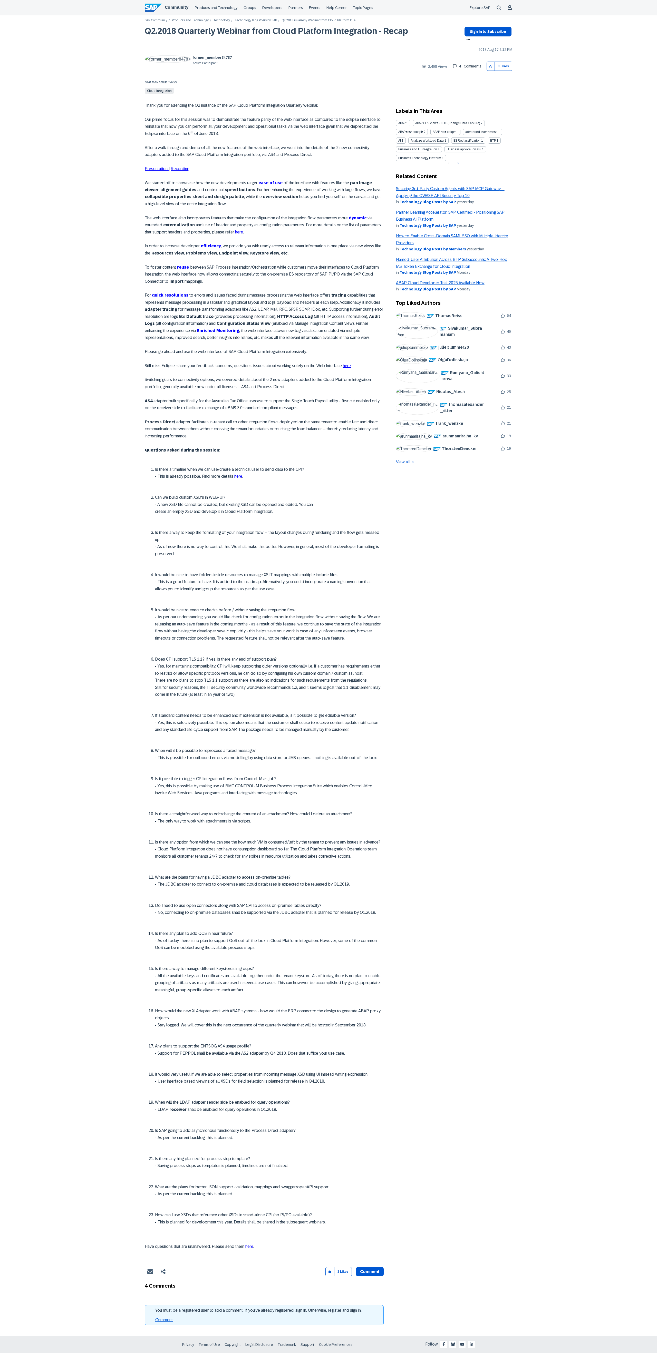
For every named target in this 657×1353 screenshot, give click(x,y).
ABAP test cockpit (410, 132)
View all (403, 462)
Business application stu (464, 149)
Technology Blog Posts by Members (433, 249)
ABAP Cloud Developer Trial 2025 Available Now (440, 283)
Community (176, 7)
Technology (221, 20)
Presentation (157, 168)
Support (307, 1344)
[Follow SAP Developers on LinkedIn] (471, 1344)
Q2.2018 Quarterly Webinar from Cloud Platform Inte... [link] (319, 20)
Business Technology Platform (419, 158)
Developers (272, 8)
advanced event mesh (481, 132)
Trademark (287, 1344)
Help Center (336, 8)
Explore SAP (480, 8)
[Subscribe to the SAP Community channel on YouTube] (462, 1344)
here (347, 366)
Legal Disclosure (259, 1344)
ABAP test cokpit (444, 132)
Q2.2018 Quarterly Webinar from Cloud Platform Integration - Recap (276, 31)
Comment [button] (370, 1271)
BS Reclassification (466, 140)
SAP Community (156, 20)
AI (399, 140)
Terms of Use (209, 1344)
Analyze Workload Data (427, 140)
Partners (295, 8)
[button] (491, 66)
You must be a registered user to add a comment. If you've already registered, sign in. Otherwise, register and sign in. (258, 1310)
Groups (250, 8)
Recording (180, 168)
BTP (493, 140)
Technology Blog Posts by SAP (256, 20)
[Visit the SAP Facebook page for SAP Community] (444, 1344)
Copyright (233, 1344)
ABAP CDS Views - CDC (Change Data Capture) (447, 123)
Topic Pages (363, 8)
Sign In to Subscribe (488, 32)
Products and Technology (216, 8)
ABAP (401, 123)
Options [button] (467, 40)
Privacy (188, 1344)
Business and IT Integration (417, 149)
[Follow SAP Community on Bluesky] (453, 1344)
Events (314, 8)
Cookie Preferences (335, 1344)
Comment (164, 1320)
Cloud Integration (159, 91)
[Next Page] (457, 163)
